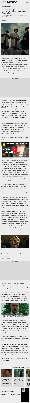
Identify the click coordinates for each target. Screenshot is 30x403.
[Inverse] (12, 2)
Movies (4, 394)
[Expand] (23, 389)
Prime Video (6, 360)
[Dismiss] (28, 389)
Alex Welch (6, 19)
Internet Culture (15, 394)
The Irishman (22, 117)
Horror (4, 397)
